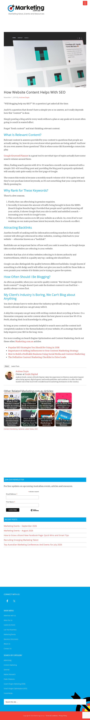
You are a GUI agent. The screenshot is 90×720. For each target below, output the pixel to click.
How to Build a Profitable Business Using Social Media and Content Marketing (46, 354)
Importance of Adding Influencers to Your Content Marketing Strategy (43, 350)
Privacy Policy (63, 716)
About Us (7, 644)
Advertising (7, 660)
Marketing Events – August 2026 (18, 530)
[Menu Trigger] (85, 3)
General (21, 429)
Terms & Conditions (52, 716)
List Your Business (10, 630)
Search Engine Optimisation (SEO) (15, 688)
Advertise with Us (10, 615)
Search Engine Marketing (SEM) (14, 684)
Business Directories (11, 639)
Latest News (29, 429)
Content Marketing (11, 429)
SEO (36, 429)
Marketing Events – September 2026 (20, 526)
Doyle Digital (31, 374)
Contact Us (8, 648)
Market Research (9, 674)
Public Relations (9, 679)
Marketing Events (10, 634)
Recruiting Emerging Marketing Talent (21, 540)
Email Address (11, 494)
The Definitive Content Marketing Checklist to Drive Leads (37, 357)
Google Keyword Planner (16, 155)
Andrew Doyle (24, 97)
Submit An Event (9, 625)
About (7, 366)
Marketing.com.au (44, 9)
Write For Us (8, 620)
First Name (10, 502)
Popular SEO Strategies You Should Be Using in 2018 (33, 347)
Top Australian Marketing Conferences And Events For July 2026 (33, 544)
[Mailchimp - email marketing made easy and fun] (35, 511)
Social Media (8, 693)
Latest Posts (15, 366)
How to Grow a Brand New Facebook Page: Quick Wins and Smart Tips (36, 535)
